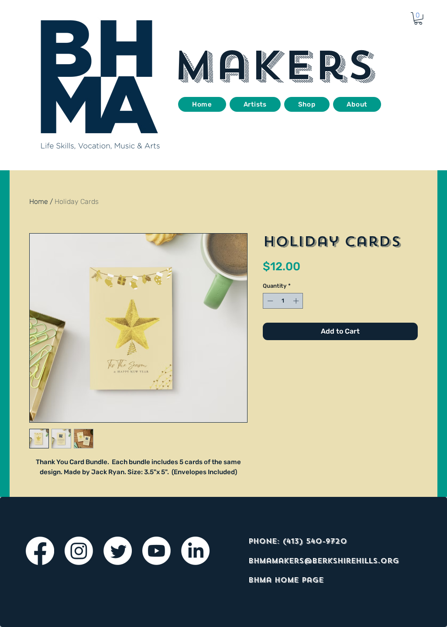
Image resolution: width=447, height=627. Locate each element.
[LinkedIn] (195, 551)
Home (38, 201)
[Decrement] (269, 300)
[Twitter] (117, 551)
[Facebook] (40, 551)
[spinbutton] (283, 300)
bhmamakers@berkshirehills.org (323, 560)
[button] (418, 18)
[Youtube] (156, 551)
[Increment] (297, 300)
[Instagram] (79, 551)
